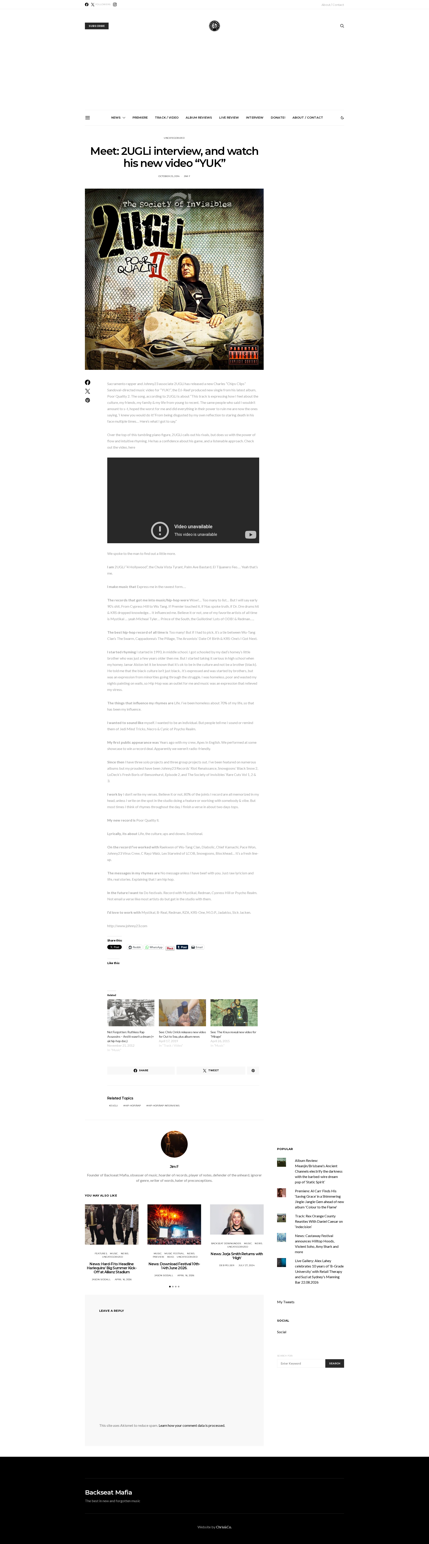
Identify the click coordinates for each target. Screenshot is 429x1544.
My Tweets (285, 1302)
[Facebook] (86, 4)
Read (170, 1256)
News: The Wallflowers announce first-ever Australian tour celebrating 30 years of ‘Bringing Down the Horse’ (267, 178)
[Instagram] (115, 4)
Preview (158, 1256)
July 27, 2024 (246, 1265)
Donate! (278, 117)
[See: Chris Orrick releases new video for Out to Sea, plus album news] (182, 1012)
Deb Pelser (226, 1265)
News (116, 117)
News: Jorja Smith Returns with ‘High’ (237, 1256)
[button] (342, 117)
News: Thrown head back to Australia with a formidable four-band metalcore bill (115, 176)
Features (101, 1253)
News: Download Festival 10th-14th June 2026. (174, 1266)
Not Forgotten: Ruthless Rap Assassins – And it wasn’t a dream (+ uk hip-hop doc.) (130, 1036)
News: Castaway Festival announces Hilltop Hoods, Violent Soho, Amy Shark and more (317, 176)
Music (114, 1253)
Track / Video (167, 117)
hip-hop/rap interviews (164, 1105)
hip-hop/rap (133, 1105)
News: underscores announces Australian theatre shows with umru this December (216, 176)
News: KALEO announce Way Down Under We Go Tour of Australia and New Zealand (166, 176)
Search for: (285, 1355)
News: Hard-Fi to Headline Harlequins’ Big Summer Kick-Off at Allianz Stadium (112, 1268)
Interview (254, 117)
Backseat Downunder (226, 1243)
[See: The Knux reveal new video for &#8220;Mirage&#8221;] (234, 1012)
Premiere (140, 117)
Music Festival (174, 1253)
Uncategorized (174, 137)
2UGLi (114, 1105)
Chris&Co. (224, 1527)
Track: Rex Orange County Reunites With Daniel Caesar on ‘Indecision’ (319, 1221)
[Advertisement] (214, 76)
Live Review (229, 117)
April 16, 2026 (123, 1279)
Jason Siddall (101, 1279)
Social (283, 1320)
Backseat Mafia (108, 1492)
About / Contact (333, 4)
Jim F (174, 1167)
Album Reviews (199, 117)
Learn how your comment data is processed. (192, 1425)
